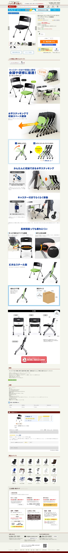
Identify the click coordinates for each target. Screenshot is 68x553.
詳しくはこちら (54, 524)
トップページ (10, 549)
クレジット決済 (37, 515)
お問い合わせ (44, 549)
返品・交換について (56, 52)
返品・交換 (32, 549)
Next (36, 28)
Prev (9, 28)
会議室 (16, 427)
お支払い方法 (22, 549)
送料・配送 (27, 549)
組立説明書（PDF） (48, 52)
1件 (51, 416)
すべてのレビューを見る (54, 450)
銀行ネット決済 (30, 518)
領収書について (38, 549)
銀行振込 (37, 518)
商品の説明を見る (16, 52)
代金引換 (30, 515)
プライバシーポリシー (51, 549)
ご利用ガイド (16, 549)
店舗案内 (58, 549)
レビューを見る (28, 52)
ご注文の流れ (20, 504)
